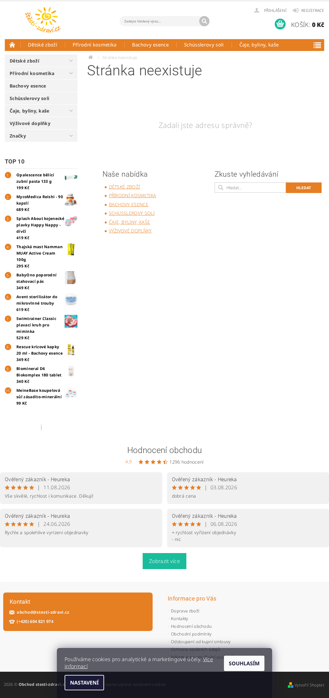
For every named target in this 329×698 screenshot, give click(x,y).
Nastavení (84, 682)
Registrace (312, 10)
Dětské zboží (42, 44)
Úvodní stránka (12, 44)
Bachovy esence (150, 44)
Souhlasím (244, 663)
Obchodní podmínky (191, 634)
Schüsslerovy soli (204, 44)
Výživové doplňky (30, 123)
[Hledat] (204, 21)
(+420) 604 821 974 (35, 621)
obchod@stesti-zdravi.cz (43, 612)
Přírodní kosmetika (95, 44)
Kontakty (179, 618)
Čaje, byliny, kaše (259, 44)
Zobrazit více (164, 561)
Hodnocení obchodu (164, 450)
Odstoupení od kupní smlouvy (201, 641)
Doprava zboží (185, 611)
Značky (18, 136)
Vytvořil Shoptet (309, 685)
